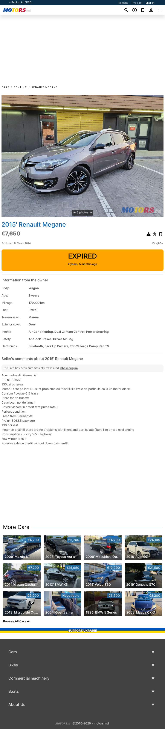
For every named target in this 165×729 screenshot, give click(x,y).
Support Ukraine (82, 630)
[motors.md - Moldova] (63, 723)
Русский (137, 2)
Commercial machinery (28, 678)
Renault (20, 87)
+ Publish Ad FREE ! (20, 2)
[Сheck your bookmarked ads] (143, 10)
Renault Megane (44, 87)
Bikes (13, 665)
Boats (13, 691)
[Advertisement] (82, 52)
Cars (5, 87)
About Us (16, 704)
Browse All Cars (14, 621)
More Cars (16, 527)
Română (123, 2)
